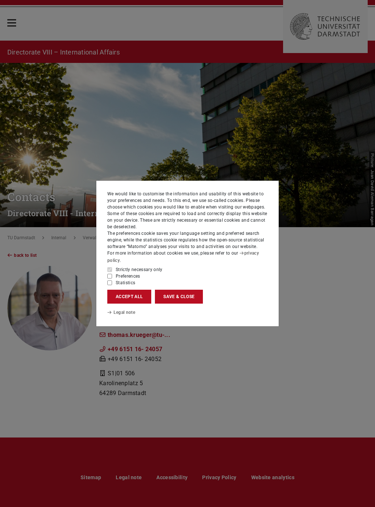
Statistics (125, 282)
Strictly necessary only (139, 269)
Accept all (129, 296)
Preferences (128, 276)
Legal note (124, 312)
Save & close (178, 296)
